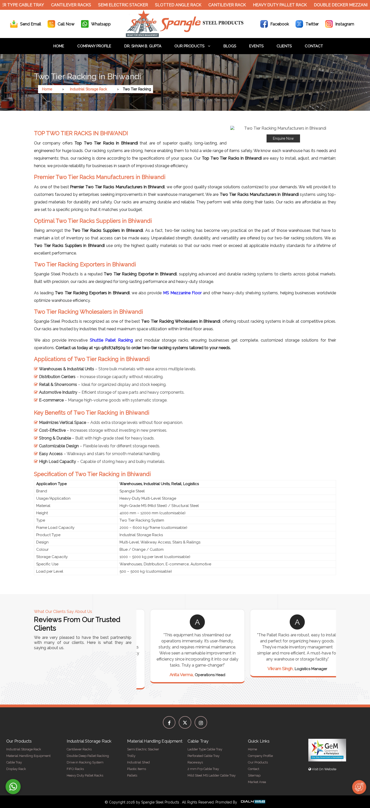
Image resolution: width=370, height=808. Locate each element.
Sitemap (254, 775)
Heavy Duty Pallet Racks (85, 775)
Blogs (230, 46)
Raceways (195, 762)
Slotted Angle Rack (165, 5)
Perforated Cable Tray (203, 756)
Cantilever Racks (58, 5)
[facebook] (169, 722)
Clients (284, 46)
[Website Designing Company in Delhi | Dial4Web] (252, 802)
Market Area (257, 782)
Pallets (132, 775)
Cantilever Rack (214, 5)
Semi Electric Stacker (110, 5)
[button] (283, 134)
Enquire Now (283, 138)
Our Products (189, 46)
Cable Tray (14, 762)
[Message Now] (13, 786)
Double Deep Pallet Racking (88, 756)
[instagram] (201, 722)
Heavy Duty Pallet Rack (267, 5)
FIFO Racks (75, 769)
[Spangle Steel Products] (185, 35)
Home (58, 46)
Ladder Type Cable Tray (205, 749)
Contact (314, 46)
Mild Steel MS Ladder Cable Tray (212, 775)
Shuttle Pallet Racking (111, 340)
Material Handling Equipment (28, 756)
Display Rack (16, 769)
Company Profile (94, 46)
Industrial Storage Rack (88, 89)
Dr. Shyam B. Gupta (142, 46)
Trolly (131, 756)
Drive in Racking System (85, 762)
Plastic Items (136, 769)
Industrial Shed (138, 762)
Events (256, 46)
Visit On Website (323, 769)
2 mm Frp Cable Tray (203, 769)
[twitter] (185, 722)
